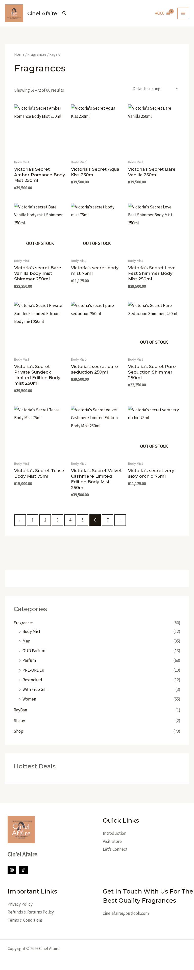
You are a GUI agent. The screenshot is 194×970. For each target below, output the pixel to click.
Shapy (19, 720)
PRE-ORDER (33, 670)
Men (26, 641)
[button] (64, 13)
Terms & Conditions (25, 920)
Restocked (32, 680)
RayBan (20, 710)
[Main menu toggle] (183, 13)
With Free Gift (34, 689)
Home (19, 54)
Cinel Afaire (42, 13)
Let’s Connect (115, 849)
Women (29, 699)
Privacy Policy (20, 904)
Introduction (114, 833)
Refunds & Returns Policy (31, 912)
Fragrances (24, 623)
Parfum (29, 660)
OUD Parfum (33, 650)
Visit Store (112, 841)
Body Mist (31, 631)
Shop (18, 731)
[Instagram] (12, 870)
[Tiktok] (23, 870)
